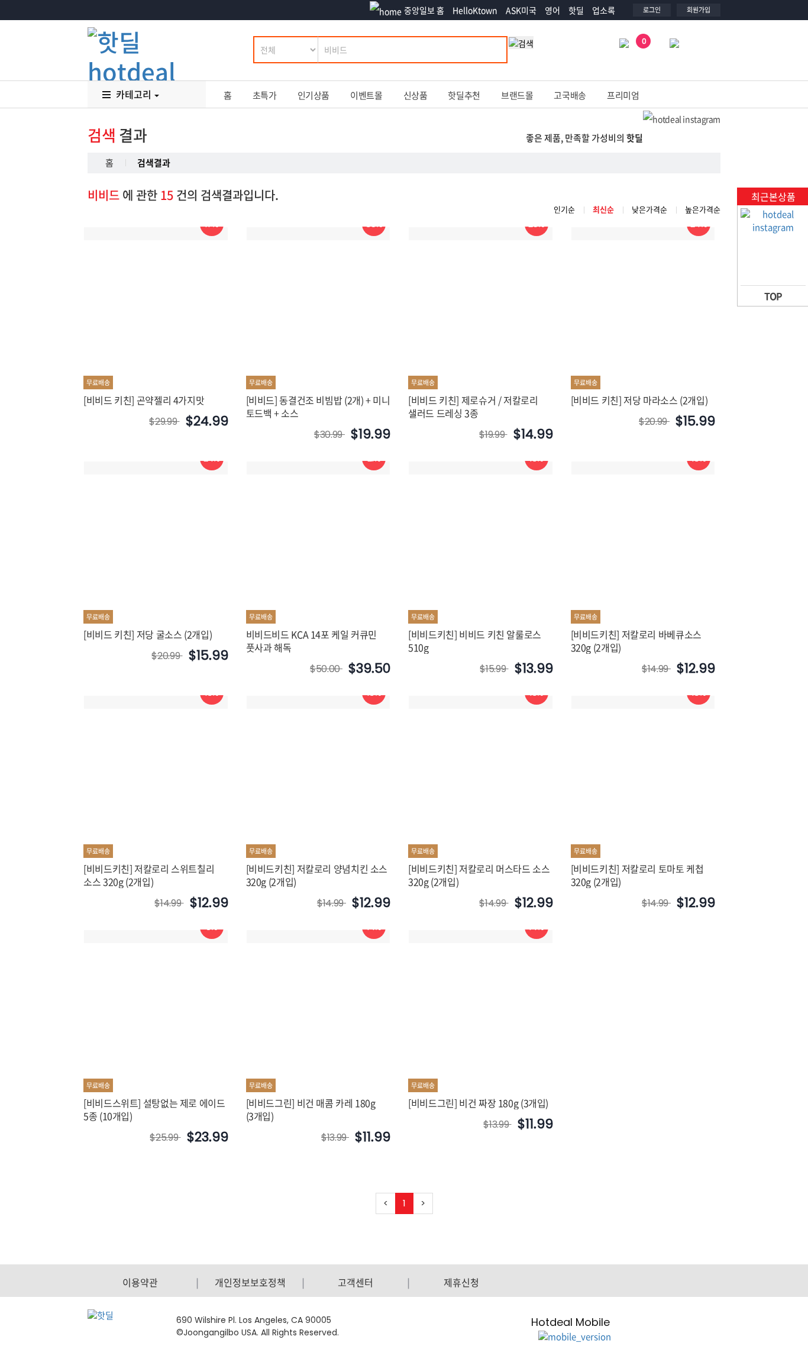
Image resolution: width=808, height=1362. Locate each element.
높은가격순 (702, 209)
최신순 (603, 209)
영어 (552, 10)
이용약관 (140, 1282)
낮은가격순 (649, 209)
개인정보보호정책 (250, 1282)
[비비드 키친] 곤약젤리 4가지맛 (143, 400)
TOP (773, 296)
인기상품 (314, 95)
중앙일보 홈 (424, 10)
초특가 (265, 95)
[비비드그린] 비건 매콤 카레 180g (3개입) (311, 1109)
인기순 (564, 209)
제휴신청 (461, 1282)
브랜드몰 (517, 95)
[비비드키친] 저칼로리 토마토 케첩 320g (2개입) (637, 875)
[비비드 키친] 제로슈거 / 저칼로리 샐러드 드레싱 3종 (473, 406)
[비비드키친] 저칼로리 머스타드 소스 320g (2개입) (479, 875)
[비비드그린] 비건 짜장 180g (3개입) (478, 1103)
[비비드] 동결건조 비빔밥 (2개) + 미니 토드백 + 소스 (318, 406)
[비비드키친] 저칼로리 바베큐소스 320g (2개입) (636, 640)
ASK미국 (521, 10)
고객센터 (355, 1282)
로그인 (652, 10)
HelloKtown (475, 10)
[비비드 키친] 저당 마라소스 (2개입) (639, 400)
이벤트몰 (366, 95)
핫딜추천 (464, 95)
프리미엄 (623, 95)
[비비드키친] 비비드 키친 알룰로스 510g (474, 640)
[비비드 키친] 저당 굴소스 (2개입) (147, 634)
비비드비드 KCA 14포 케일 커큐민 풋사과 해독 (311, 640)
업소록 (603, 10)
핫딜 (576, 10)
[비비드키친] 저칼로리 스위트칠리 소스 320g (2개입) (148, 875)
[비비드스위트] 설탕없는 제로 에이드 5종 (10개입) (154, 1109)
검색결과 (153, 162)
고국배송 (570, 95)
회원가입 (698, 10)
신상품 (415, 95)
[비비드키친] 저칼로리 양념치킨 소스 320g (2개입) (317, 875)
